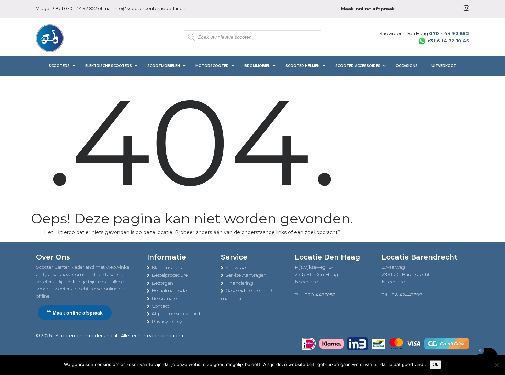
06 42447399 (407, 294)
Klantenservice (167, 267)
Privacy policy (167, 321)
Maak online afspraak (77, 313)
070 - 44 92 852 (80, 8)
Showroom (238, 267)
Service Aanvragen (246, 275)
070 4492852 (319, 294)
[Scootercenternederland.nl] (50, 37)
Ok (435, 364)
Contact (160, 306)
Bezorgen (162, 283)
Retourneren (166, 298)
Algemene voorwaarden (178, 313)
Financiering (239, 283)
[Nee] (496, 365)
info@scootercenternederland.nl (151, 8)
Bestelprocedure (170, 275)
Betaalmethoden (171, 290)
